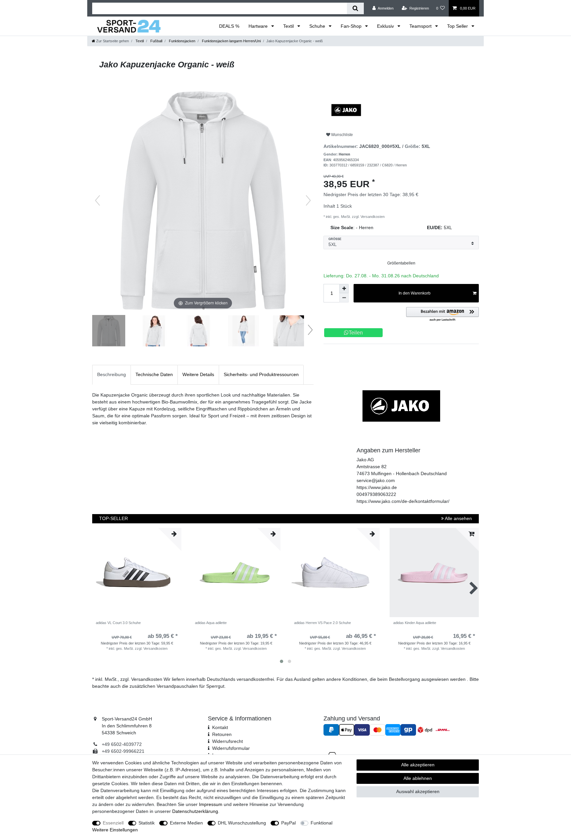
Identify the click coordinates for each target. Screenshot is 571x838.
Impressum (210, 804)
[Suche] (355, 8)
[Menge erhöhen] (344, 288)
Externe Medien (186, 822)
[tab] (111, 374)
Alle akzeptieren (418, 764)
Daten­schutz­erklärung (195, 811)
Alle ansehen (458, 518)
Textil (289, 26)
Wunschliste (341, 134)
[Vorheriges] (97, 200)
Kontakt (220, 727)
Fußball (155, 41)
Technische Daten (154, 374)
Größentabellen (401, 263)
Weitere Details (198, 374)
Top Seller (458, 26)
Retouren (222, 734)
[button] (442, 314)
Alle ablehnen (417, 778)
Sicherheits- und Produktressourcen (261, 374)
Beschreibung (111, 374)
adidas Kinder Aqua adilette (414, 623)
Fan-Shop (352, 26)
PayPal (288, 822)
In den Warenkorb (415, 293)
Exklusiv (386, 26)
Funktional (321, 822)
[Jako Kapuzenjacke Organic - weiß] (108, 331)
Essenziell (113, 822)
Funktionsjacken (181, 41)
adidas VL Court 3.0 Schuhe (118, 623)
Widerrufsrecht (227, 741)
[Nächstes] (308, 200)
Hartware (258, 26)
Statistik (146, 822)
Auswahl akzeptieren (417, 791)
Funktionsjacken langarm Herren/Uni (231, 41)
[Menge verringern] (344, 297)
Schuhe (317, 26)
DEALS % (229, 26)
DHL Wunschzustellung (242, 822)
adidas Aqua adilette (211, 623)
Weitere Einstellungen (115, 829)
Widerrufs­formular (231, 748)
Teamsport (421, 26)
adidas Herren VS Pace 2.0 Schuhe (322, 623)
